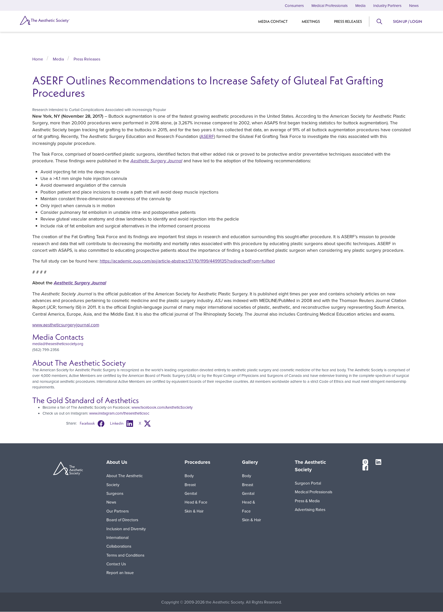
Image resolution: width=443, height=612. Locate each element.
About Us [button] (116, 462)
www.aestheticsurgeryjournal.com (65, 325)
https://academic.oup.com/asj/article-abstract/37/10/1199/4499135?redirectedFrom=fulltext (187, 261)
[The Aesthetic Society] (50, 20)
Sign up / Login (407, 21)
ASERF (207, 136)
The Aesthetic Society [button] (310, 466)
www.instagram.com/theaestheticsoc (119, 413)
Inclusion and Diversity (126, 528)
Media (360, 5)
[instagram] (365, 461)
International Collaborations (118, 542)
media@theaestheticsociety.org (57, 343)
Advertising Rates (310, 509)
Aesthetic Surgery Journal (156, 160)
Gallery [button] (250, 462)
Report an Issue (120, 572)
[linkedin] (378, 461)
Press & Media (307, 501)
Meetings (311, 21)
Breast (190, 484)
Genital (191, 493)
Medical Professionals (329, 5)
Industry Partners (387, 5)
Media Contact (273, 21)
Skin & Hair (194, 511)
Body (189, 475)
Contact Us (116, 564)
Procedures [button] (197, 462)
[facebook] (365, 467)
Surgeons (114, 493)
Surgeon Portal (308, 483)
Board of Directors (122, 520)
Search (379, 21)
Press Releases (348, 21)
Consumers (294, 5)
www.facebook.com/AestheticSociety (162, 407)
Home (37, 59)
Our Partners (117, 511)
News (414, 5)
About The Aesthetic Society (124, 480)
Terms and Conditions (125, 555)
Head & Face (196, 502)
